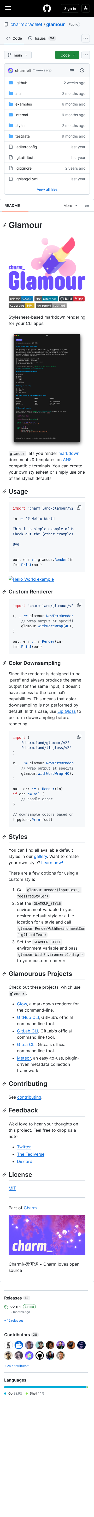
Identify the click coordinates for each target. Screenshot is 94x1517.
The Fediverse (30, 1154)
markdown (68, 453)
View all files (47, 189)
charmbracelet (26, 24)
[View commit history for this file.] (82, 70)
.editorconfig (26, 147)
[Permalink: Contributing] (5, 1083)
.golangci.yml (26, 179)
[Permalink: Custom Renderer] (5, 591)
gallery (40, 856)
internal (21, 115)
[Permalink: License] (5, 1174)
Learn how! (52, 862)
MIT (12, 1188)
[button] (79, 507)
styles (20, 125)
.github (21, 83)
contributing (29, 1097)
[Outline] (87, 205)
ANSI (68, 459)
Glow (22, 1003)
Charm (30, 1207)
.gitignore (23, 168)
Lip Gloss (66, 711)
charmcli (23, 70)
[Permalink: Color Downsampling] (5, 663)
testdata (22, 136)
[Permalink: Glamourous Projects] (5, 973)
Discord (24, 1161)
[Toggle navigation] (8, 8)
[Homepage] (47, 8)
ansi (18, 93)
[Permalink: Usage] (5, 491)
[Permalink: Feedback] (5, 1110)
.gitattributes (26, 157)
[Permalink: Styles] (5, 836)
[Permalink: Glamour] (5, 225)
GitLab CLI (27, 1030)
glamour (55, 24)
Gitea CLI (26, 1044)
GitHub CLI (28, 1017)
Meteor (24, 1058)
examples (23, 104)
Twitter (24, 1146)
